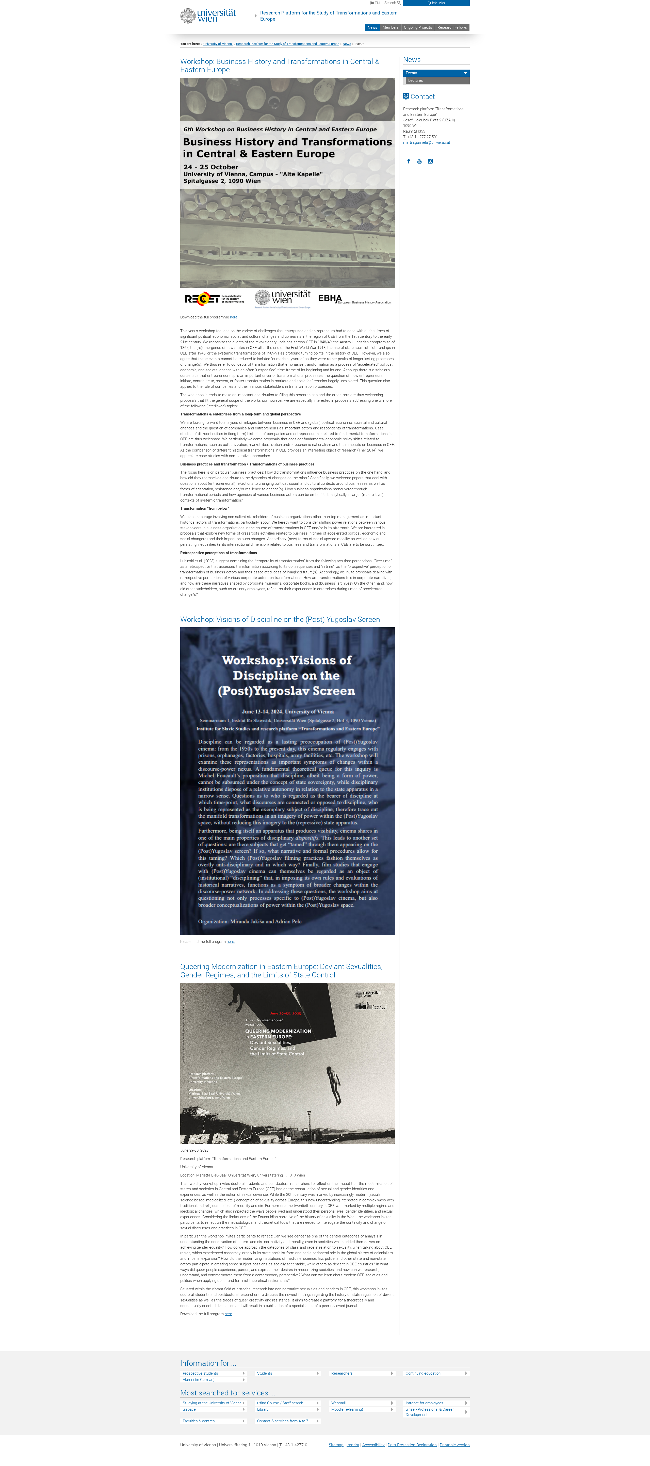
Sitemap (336, 1444)
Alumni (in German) (199, 1379)
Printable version (455, 1444)
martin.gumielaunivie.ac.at (426, 142)
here (233, 317)
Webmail (338, 1403)
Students (264, 1373)
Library (262, 1409)
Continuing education (423, 1373)
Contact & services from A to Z (282, 1421)
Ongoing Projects (418, 27)
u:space (189, 1409)
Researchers (342, 1373)
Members (391, 27)
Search (390, 3)
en (377, 3)
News (372, 27)
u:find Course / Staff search (280, 1403)
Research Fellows (452, 27)
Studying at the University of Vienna (212, 1403)
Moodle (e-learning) (347, 1409)
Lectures (415, 80)
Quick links (436, 3)
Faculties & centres (199, 1421)
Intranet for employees (424, 1403)
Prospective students (200, 1373)
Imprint (353, 1444)
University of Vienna (218, 44)
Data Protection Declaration (412, 1444)
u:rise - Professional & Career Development (430, 1412)
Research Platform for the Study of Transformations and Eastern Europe (328, 16)
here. (231, 941)
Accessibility (373, 1444)
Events (411, 73)
